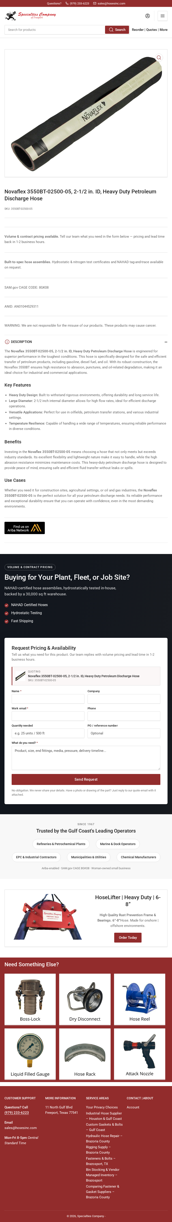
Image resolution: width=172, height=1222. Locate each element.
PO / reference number (103, 725)
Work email (20, 708)
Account (133, 1107)
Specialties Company (90, 1216)
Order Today (128, 938)
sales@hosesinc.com (20, 1128)
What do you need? (25, 742)
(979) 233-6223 (16, 1113)
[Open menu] (163, 16)
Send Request (86, 779)
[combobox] (67, 29)
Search (120, 30)
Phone (92, 708)
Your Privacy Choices (102, 1107)
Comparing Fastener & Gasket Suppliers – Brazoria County (102, 1191)
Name (17, 691)
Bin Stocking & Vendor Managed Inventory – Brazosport (102, 1175)
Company (94, 691)
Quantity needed (22, 725)
